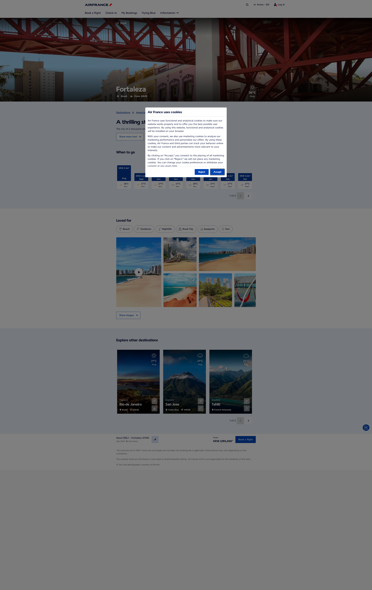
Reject (201, 172)
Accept (217, 172)
